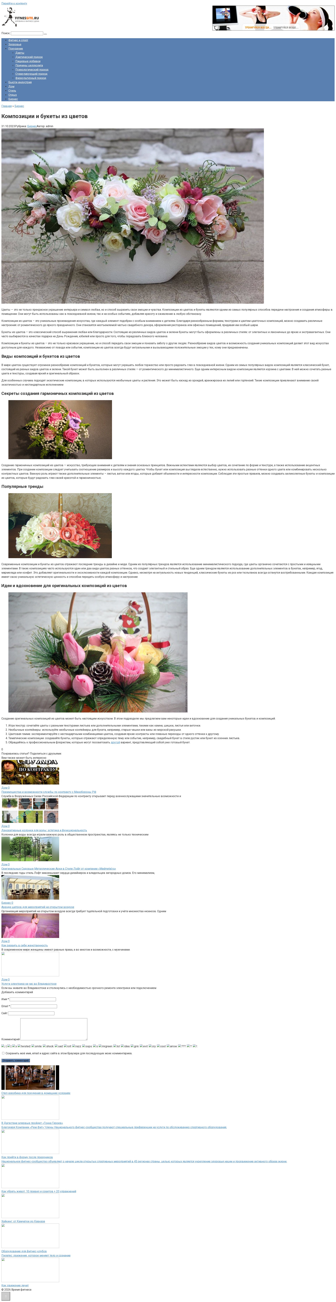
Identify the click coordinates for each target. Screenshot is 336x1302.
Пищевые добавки (27, 61)
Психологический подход (31, 69)
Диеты (19, 52)
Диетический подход (29, 57)
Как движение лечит (15, 1285)
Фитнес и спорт (18, 40)
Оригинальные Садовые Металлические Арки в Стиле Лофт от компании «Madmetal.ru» (58, 868)
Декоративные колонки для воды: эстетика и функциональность (44, 830)
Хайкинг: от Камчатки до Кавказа (23, 1221)
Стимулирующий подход (31, 74)
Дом (11, 86)
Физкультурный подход (30, 78)
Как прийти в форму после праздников (27, 1157)
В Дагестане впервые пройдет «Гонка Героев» (32, 1123)
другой (115, 742)
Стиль (12, 90)
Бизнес (13, 99)
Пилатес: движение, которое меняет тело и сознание (36, 1255)
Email (5, 1006)
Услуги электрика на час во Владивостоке (29, 983)
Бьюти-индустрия (20, 82)
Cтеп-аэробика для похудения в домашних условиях (35, 1093)
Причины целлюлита (29, 65)
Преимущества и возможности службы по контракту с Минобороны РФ (48, 792)
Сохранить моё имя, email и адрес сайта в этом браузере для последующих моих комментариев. (69, 1053)
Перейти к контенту (14, 3)
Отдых (12, 95)
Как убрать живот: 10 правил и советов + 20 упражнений (38, 1191)
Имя (5, 999)
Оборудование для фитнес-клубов (24, 1251)
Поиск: (6, 33)
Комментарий (10, 1039)
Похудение (15, 48)
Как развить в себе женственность (24, 945)
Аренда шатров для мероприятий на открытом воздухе (37, 907)
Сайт (4, 1013)
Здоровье (14, 44)
